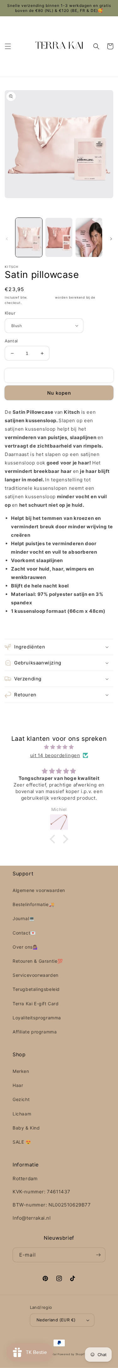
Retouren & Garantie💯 (38, 961)
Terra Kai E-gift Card (36, 1003)
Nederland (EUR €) (56, 1319)
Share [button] (18, 627)
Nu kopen (59, 393)
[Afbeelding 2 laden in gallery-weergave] (58, 237)
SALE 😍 (22, 1142)
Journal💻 (24, 918)
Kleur (10, 312)
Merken (21, 1071)
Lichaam (22, 1113)
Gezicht (21, 1099)
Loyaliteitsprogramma (37, 1017)
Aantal (11, 340)
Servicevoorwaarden (36, 975)
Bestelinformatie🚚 (33, 904)
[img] (59, 747)
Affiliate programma (35, 1031)
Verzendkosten (41, 297)
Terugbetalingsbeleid (36, 989)
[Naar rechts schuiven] (111, 239)
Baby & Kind (26, 1127)
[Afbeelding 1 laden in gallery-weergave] (28, 237)
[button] (8, 46)
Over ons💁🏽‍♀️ (25, 947)
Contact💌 (24, 932)
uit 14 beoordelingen (55, 755)
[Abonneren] (98, 1255)
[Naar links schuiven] (7, 239)
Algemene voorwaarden (39, 890)
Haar (18, 1085)
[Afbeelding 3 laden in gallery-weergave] (89, 237)
